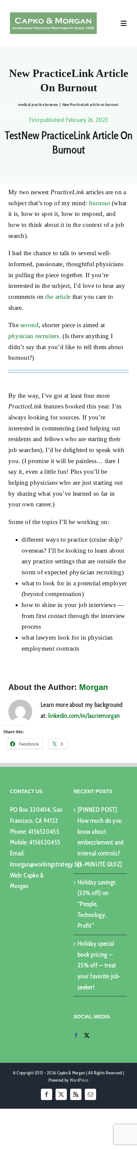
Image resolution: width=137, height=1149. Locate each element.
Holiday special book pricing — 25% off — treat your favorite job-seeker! (99, 965)
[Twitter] (86, 1035)
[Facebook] (76, 1035)
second (29, 324)
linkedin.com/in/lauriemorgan (84, 716)
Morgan (93, 687)
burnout (99, 203)
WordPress (79, 1080)
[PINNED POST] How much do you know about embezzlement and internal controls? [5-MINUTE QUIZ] (100, 837)
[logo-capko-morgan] (53, 15)
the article (57, 296)
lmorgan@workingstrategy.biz (46, 864)
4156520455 (43, 832)
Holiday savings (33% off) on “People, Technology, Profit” (96, 904)
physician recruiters (33, 335)
